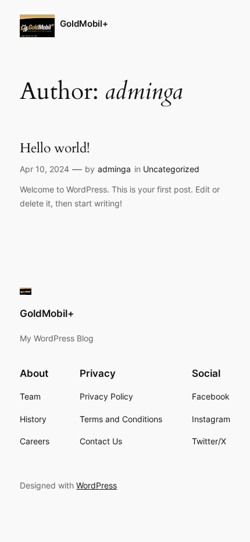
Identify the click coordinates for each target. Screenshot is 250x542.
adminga (114, 169)
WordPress (96, 485)
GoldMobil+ (84, 24)
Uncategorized (171, 169)
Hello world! (55, 148)
